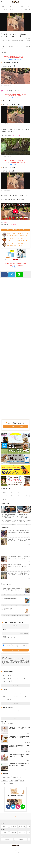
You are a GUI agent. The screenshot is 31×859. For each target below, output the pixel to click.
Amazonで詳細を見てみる (15, 59)
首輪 (4, 777)
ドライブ (4, 783)
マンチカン (5, 711)
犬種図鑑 (16, 703)
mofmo (15, 1)
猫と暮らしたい (22, 832)
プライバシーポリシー (18, 849)
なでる (22, 780)
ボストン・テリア (6, 681)
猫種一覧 (16, 718)
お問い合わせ (5, 849)
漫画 (22, 6)
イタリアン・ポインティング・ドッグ (18, 696)
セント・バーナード (7, 675)
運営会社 (25, 849)
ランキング (5, 780)
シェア (4, 275)
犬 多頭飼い (7, 839)
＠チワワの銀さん (12, 224)
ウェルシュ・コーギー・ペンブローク (10, 678)
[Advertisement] (15, 348)
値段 (20, 777)
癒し (15, 6)
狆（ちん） (5, 696)
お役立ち (9, 6)
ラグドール (23, 711)
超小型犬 (4, 499)
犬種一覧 (16, 685)
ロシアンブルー (14, 711)
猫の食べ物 (13, 832)
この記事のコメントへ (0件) (16, 426)
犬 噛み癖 (21, 839)
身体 (12, 780)
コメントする (15, 650)
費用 (17, 780)
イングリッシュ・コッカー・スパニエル (19, 693)
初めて (9, 777)
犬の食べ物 (13, 826)
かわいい (14, 492)
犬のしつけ (4, 826)
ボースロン (5, 693)
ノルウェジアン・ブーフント (9, 699)
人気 (3, 6)
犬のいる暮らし (6, 496)
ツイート (12, 275)
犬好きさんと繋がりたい (18, 496)
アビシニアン (13, 714)
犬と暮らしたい (22, 826)
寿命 (15, 777)
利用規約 (11, 849)
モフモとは (15, 850)
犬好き (27, 496)
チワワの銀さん (6, 492)
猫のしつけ (4, 832)
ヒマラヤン (5, 714)
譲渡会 (11, 783)
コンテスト (28, 6)
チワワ (11, 499)
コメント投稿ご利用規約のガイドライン (13, 645)
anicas (5, 222)
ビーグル (23, 678)
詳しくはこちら (15, 97)
